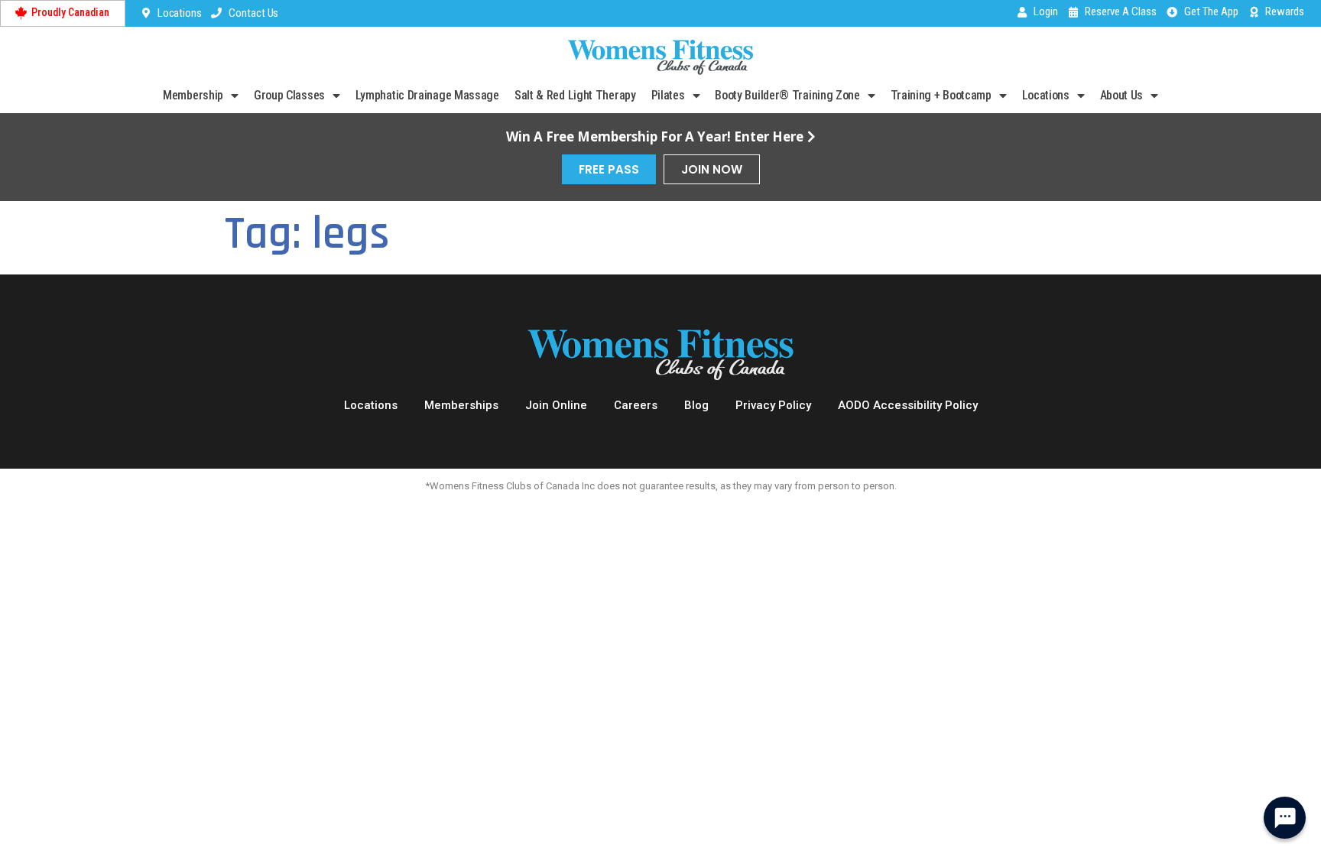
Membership (193, 95)
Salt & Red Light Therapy (575, 95)
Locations (1045, 95)
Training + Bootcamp (941, 95)
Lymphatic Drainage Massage (427, 95)
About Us (1122, 95)
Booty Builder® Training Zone (787, 95)
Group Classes (289, 95)
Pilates (668, 95)
